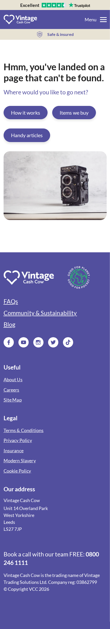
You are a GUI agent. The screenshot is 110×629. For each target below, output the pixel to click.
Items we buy (74, 112)
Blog (10, 324)
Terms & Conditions (24, 430)
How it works (25, 112)
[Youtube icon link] (23, 342)
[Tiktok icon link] (68, 342)
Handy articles (27, 135)
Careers (11, 390)
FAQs (11, 301)
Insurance (14, 450)
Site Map (13, 400)
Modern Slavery (20, 460)
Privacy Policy (18, 440)
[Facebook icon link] (9, 342)
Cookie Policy (17, 471)
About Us (13, 379)
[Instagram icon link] (38, 342)
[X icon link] (53, 342)
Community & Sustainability (40, 312)
